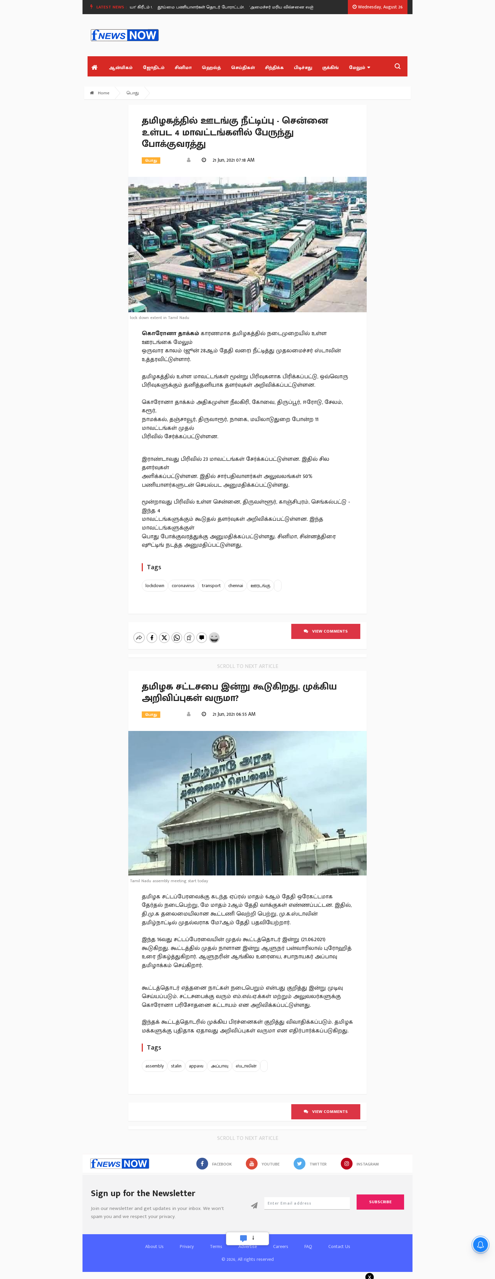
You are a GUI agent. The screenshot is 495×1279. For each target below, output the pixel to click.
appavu (196, 1066)
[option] (189, 7)
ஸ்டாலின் (246, 1066)
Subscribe (380, 1202)
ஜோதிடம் (154, 67)
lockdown (154, 585)
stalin (176, 1066)
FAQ (308, 1246)
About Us (154, 1246)
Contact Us (339, 1246)
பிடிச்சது (303, 67)
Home (103, 93)
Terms (216, 1246)
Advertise (247, 1246)
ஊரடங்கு (260, 585)
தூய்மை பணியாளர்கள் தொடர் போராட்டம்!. (186, 7)
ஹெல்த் (211, 67)
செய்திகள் (243, 67)
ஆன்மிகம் (121, 67)
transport (211, 585)
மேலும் (357, 67)
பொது (133, 93)
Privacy (187, 1246)
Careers (280, 1246)
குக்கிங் (330, 67)
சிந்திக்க (274, 67)
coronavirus (183, 585)
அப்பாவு (219, 1066)
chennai (235, 585)
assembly (154, 1066)
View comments (328, 631)
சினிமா (183, 67)
